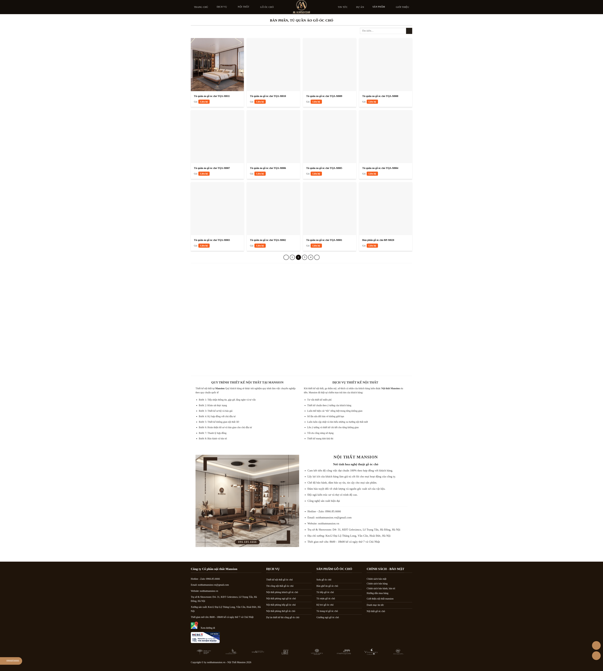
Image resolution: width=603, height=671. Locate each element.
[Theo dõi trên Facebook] (383, 663)
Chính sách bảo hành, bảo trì (381, 588)
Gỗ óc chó (267, 7)
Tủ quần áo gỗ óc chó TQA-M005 (324, 168)
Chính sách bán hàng (377, 583)
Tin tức (343, 7)
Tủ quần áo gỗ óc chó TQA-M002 (268, 240)
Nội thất (243, 7)
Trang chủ (201, 7)
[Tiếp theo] (317, 257)
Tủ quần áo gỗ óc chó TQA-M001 (324, 240)
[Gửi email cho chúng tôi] (408, 663)
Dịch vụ (222, 7)
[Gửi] (409, 31)
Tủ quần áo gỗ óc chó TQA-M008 (380, 96)
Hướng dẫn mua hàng (377, 593)
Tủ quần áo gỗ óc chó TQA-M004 (380, 168)
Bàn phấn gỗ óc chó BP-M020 (378, 240)
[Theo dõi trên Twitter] (400, 663)
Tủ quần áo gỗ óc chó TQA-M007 (212, 168)
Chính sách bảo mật (376, 579)
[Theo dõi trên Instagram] (392, 663)
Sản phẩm (378, 7)
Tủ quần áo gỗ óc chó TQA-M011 (212, 96)
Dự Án (360, 7)
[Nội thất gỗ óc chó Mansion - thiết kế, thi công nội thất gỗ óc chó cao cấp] (301, 7)
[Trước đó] (286, 257)
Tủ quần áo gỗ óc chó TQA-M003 (212, 240)
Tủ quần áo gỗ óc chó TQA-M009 (324, 96)
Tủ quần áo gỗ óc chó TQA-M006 (268, 168)
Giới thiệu (402, 7)
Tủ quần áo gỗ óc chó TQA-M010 (268, 96)
